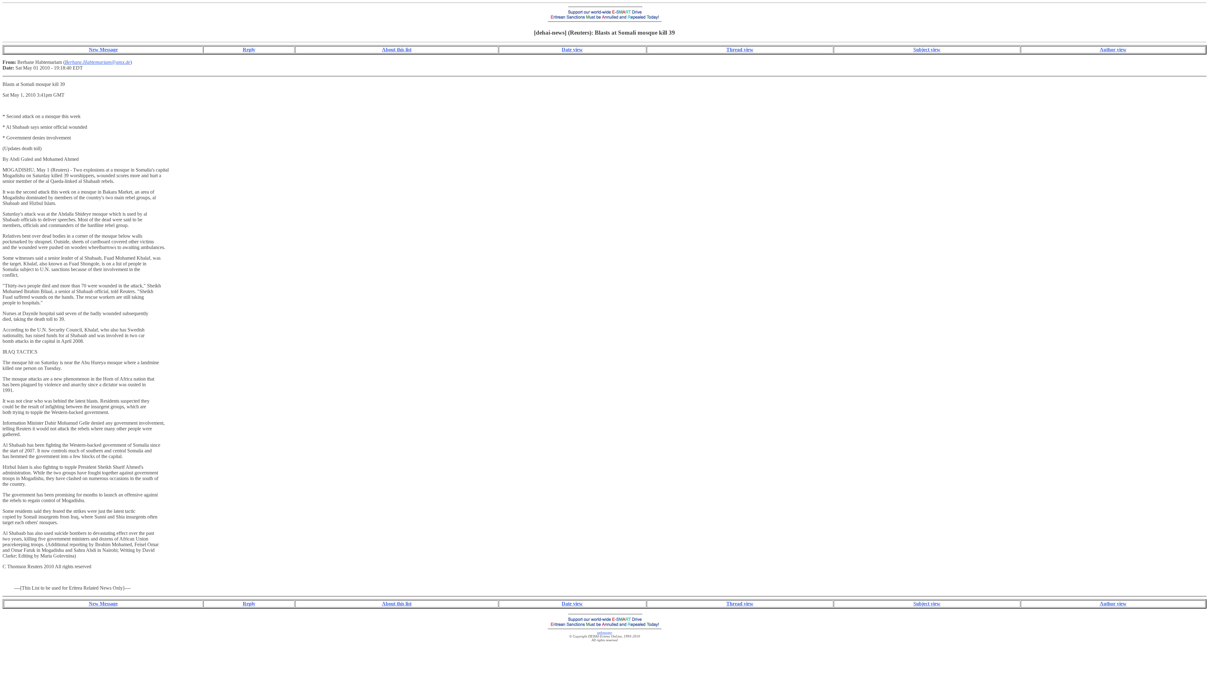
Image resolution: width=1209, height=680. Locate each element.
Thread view (739, 49)
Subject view (926, 49)
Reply (249, 49)
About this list (397, 49)
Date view (572, 49)
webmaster (604, 632)
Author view (1113, 49)
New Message (103, 49)
